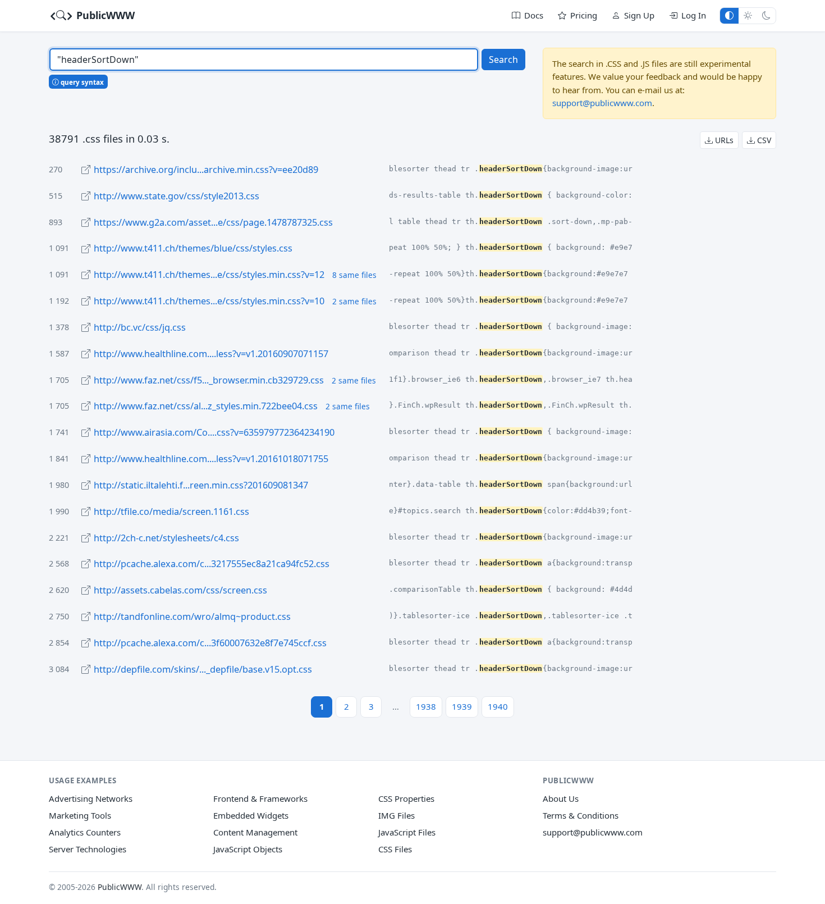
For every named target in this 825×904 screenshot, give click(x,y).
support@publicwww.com (602, 102)
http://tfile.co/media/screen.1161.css (171, 511)
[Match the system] (729, 15)
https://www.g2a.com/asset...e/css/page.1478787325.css (213, 222)
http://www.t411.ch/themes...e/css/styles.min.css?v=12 (209, 274)
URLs (723, 140)
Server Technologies (87, 849)
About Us (561, 798)
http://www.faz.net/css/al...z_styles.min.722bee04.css (206, 406)
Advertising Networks (90, 798)
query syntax (81, 81)
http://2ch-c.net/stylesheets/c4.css (166, 538)
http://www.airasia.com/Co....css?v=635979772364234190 (214, 432)
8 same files (354, 275)
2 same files (354, 301)
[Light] (748, 15)
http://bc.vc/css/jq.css (140, 327)
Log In (693, 15)
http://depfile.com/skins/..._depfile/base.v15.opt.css (203, 669)
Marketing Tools (80, 815)
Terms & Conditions (580, 815)
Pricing (583, 15)
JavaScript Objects (247, 849)
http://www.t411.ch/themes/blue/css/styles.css (193, 248)
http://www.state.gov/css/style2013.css (176, 196)
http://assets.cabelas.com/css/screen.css (180, 590)
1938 (426, 706)
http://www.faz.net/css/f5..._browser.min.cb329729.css (209, 380)
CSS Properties (406, 798)
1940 (498, 706)
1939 (462, 706)
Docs (533, 15)
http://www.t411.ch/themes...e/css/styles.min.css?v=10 (209, 301)
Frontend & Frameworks (260, 798)
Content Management (255, 832)
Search (503, 59)
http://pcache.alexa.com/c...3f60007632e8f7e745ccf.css (210, 643)
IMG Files (396, 815)
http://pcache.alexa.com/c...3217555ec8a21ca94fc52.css (211, 564)
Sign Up (639, 15)
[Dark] (766, 15)
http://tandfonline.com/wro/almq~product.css (192, 616)
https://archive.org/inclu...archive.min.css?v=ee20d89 (206, 169)
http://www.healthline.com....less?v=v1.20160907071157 (211, 354)
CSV (763, 140)
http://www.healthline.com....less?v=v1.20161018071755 (211, 459)
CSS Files (395, 849)
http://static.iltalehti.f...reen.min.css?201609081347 (201, 485)
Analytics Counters (85, 832)
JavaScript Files (407, 832)
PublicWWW (104, 15)
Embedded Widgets (250, 815)
